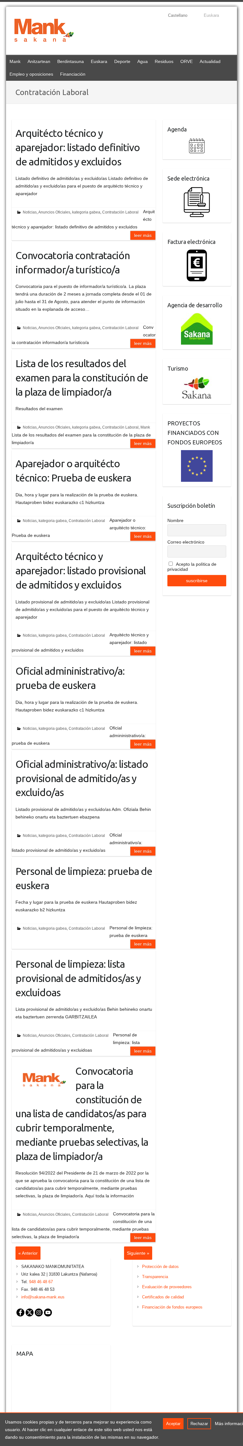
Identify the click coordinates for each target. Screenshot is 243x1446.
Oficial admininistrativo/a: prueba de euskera (70, 678)
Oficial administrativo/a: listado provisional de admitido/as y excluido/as (82, 778)
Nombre (175, 520)
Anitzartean (39, 61)
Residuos (164, 61)
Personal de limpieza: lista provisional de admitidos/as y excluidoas (78, 978)
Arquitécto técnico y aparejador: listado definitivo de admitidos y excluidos (78, 147)
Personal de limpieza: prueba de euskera (84, 878)
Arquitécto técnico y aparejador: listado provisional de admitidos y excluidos (81, 570)
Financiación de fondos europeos (172, 1307)
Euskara (99, 61)
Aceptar (173, 1423)
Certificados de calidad (163, 1297)
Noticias (30, 212)
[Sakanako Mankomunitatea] (44, 31)
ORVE (186, 61)
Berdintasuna (70, 61)
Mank (15, 61)
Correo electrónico (185, 542)
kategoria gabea (86, 212)
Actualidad (210, 61)
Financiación (72, 74)
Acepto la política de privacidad (191, 567)
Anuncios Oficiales (54, 212)
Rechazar (199, 1423)
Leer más (143, 235)
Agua (142, 61)
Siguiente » (138, 1253)
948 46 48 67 (41, 1281)
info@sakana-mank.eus (43, 1297)
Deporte (122, 61)
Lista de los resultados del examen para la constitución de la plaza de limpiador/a (82, 378)
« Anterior (28, 1253)
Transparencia (155, 1276)
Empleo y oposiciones (31, 74)
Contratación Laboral (120, 212)
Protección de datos (160, 1266)
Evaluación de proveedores (167, 1286)
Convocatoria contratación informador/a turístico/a (73, 262)
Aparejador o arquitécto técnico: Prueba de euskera (73, 470)
